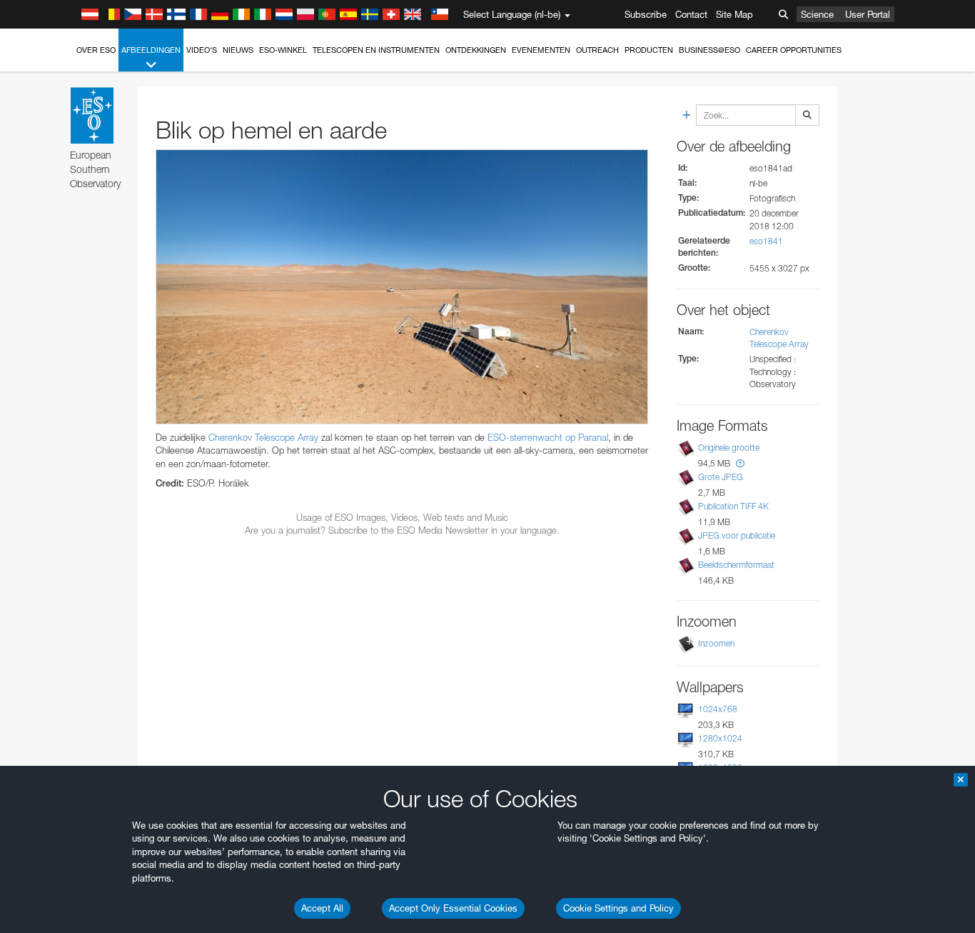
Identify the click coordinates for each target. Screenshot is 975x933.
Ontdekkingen (475, 50)
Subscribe (646, 14)
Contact (691, 14)
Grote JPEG (720, 477)
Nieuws (238, 50)
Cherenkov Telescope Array (263, 437)
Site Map (734, 14)
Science (817, 14)
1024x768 (717, 709)
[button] (740, 463)
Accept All (322, 908)
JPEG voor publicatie (736, 535)
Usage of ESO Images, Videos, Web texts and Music (402, 517)
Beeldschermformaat (736, 564)
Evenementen (541, 50)
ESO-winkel (283, 50)
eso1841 (766, 241)
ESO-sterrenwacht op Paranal (547, 437)
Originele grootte (728, 447)
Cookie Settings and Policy (618, 908)
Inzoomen (716, 643)
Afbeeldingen (151, 50)
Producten (649, 50)
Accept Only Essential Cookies (453, 908)
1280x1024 (720, 738)
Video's (201, 50)
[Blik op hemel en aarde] (401, 286)
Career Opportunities (794, 50)
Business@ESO (709, 50)
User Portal (867, 14)
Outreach (597, 50)
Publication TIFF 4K (733, 506)
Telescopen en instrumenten (376, 50)
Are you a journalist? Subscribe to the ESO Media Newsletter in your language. (402, 530)
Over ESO (96, 50)
